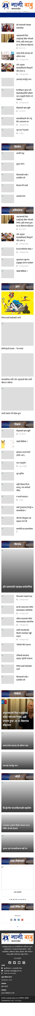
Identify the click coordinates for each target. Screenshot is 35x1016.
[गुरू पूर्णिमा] (8, 476)
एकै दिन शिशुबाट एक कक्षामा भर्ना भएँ (23, 519)
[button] (3, 19)
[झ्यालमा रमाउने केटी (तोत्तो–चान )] (8, 455)
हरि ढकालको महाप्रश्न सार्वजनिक (23, 26)
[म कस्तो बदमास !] (8, 499)
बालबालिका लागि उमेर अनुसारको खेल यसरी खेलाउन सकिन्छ (16, 381)
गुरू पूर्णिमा (20, 473)
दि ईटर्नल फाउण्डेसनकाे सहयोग (17, 808)
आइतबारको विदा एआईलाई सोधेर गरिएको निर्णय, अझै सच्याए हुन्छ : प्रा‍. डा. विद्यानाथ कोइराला (24, 40)
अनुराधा (21, 500)
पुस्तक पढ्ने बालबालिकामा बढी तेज (15, 848)
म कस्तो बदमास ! (22, 496)
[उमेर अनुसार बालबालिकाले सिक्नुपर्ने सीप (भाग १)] (8, 69)
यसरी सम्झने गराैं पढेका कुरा (11, 413)
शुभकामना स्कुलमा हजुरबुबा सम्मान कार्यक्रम (24, 261)
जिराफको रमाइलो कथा (24, 596)
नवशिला (21, 133)
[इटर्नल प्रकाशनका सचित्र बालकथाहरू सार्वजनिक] (8, 610)
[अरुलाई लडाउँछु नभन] (8, 82)
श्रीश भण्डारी (22, 48)
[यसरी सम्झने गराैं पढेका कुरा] (17, 399)
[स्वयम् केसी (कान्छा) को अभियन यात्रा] (8, 56)
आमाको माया (20, 196)
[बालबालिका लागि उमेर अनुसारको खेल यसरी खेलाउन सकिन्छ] (17, 365)
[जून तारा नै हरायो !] (8, 132)
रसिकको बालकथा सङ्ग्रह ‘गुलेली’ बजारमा (24, 657)
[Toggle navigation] (4, 15)
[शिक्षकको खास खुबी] (8, 110)
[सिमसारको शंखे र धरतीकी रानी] (8, 177)
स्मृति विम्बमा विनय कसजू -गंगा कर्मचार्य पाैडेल (23, 487)
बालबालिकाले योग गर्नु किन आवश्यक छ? (24, 120)
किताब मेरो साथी (22, 185)
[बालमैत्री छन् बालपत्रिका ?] (8, 531)
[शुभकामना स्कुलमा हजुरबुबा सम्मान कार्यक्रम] (8, 262)
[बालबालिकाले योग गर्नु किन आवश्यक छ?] (8, 121)
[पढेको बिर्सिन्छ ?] (8, 274)
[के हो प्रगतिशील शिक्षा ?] (8, 251)
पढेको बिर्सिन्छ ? (22, 271)
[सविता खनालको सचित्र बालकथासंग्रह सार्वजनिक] (8, 621)
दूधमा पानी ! (20, 164)
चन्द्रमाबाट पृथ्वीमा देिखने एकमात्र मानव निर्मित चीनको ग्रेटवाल (16, 827)
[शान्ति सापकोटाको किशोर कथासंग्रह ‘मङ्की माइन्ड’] (8, 635)
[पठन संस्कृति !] (8, 465)
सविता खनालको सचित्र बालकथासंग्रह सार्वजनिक (25, 620)
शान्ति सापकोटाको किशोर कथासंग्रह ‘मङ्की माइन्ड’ (24, 633)
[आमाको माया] (8, 199)
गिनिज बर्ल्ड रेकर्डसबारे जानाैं (11, 317)
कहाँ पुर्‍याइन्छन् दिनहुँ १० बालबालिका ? (24, 509)
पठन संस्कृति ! (21, 463)
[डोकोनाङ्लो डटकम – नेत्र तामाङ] (17, 334)
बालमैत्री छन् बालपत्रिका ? (24, 530)
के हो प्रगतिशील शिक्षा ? (24, 249)
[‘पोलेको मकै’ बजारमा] (8, 647)
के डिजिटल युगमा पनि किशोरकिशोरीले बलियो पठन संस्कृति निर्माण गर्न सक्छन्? (24, 95)
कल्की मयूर (20, 153)
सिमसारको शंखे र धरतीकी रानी (22, 176)
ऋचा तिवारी (22, 111)
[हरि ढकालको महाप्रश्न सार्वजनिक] (8, 27)
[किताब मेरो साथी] (8, 188)
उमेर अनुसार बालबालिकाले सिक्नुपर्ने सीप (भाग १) (24, 68)
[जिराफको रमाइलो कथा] (8, 599)
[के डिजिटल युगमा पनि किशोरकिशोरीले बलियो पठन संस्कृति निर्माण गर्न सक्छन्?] (8, 96)
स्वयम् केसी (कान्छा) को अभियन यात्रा (24, 55)
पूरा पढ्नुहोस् (17, 958)
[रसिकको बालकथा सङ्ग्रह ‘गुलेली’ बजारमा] (8, 658)
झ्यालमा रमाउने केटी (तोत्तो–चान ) (23, 454)
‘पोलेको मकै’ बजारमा (23, 644)
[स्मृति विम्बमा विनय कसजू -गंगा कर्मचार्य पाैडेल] (8, 488)
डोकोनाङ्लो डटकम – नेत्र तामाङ (12, 348)
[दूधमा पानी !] (8, 167)
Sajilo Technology (15, 1000)
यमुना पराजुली (23, 466)
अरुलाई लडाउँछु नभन (23, 79)
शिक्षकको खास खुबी (23, 107)
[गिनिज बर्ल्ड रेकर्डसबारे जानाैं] (17, 304)
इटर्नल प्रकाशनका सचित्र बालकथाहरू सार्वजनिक (24, 608)
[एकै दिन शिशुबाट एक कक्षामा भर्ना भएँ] (8, 521)
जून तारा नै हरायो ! (22, 130)
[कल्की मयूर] (8, 156)
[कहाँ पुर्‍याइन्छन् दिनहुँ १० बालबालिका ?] (8, 510)
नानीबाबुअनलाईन (23, 60)
